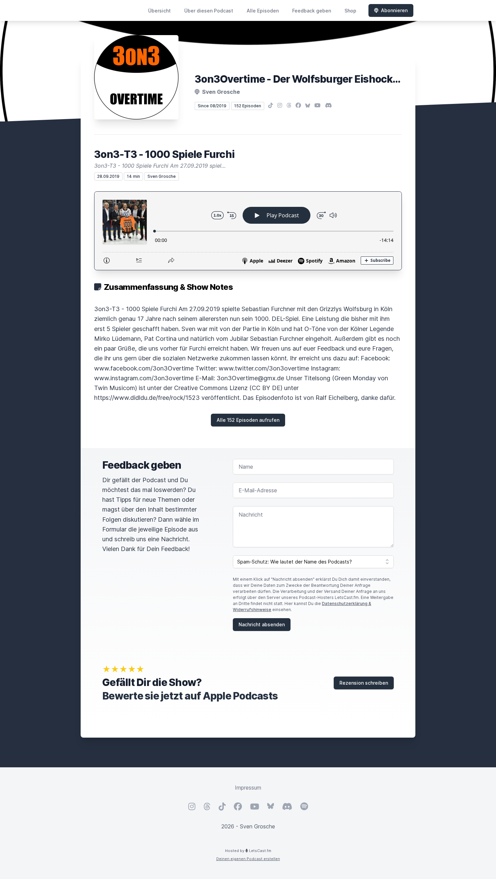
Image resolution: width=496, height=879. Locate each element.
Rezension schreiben (363, 683)
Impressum (248, 787)
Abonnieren (394, 10)
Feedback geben (311, 10)
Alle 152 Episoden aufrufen (248, 420)
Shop (350, 10)
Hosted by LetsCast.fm (248, 850)
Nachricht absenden (262, 624)
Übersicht (159, 10)
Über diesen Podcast (208, 10)
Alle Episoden (263, 10)
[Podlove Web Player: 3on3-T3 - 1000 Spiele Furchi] (248, 231)
